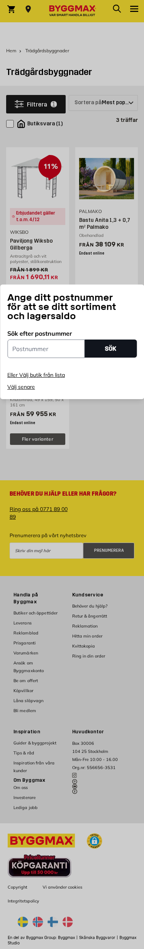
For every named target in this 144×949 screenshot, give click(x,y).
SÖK (110, 348)
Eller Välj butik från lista (36, 374)
